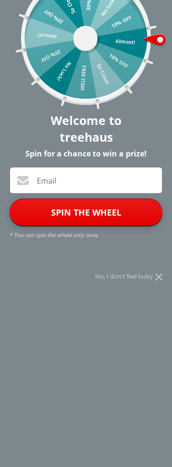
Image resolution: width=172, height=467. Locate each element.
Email (46, 181)
